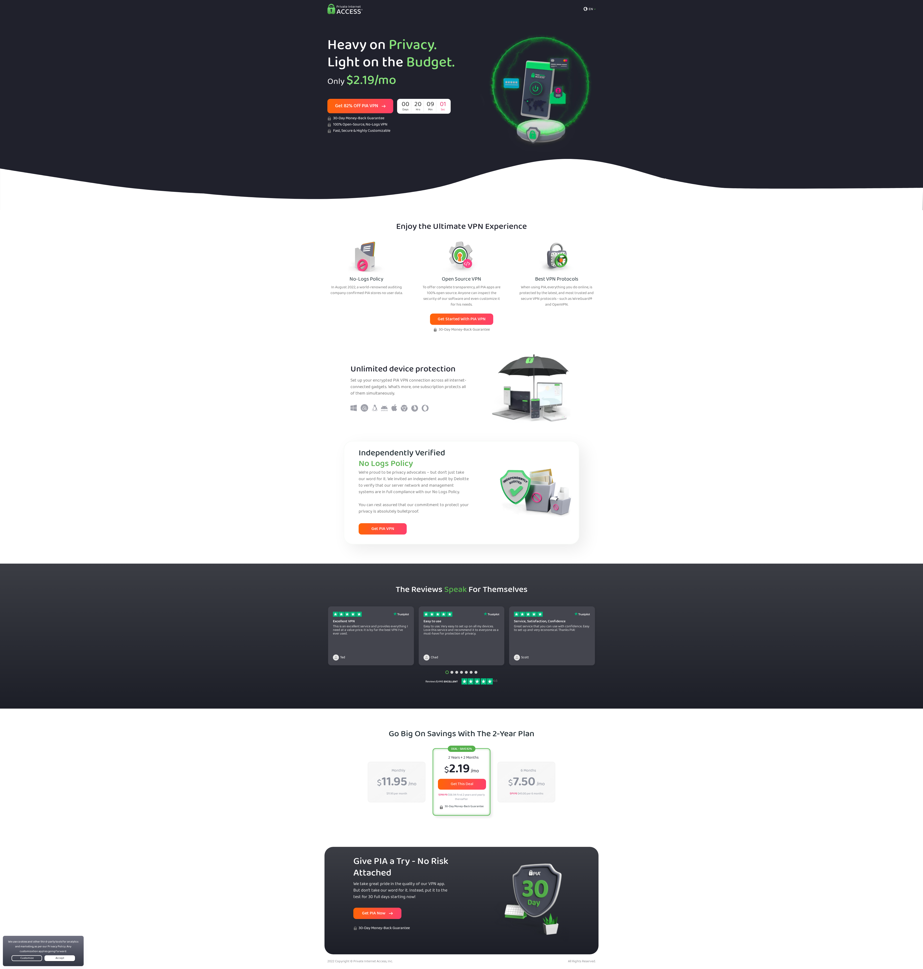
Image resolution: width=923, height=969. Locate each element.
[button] (447, 672)
